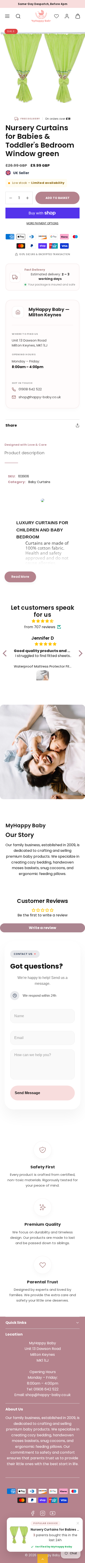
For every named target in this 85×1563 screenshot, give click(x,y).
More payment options (42, 223)
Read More (20, 576)
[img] (42, 621)
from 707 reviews (39, 627)
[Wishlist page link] (56, 16)
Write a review (42, 927)
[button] (7, 16)
